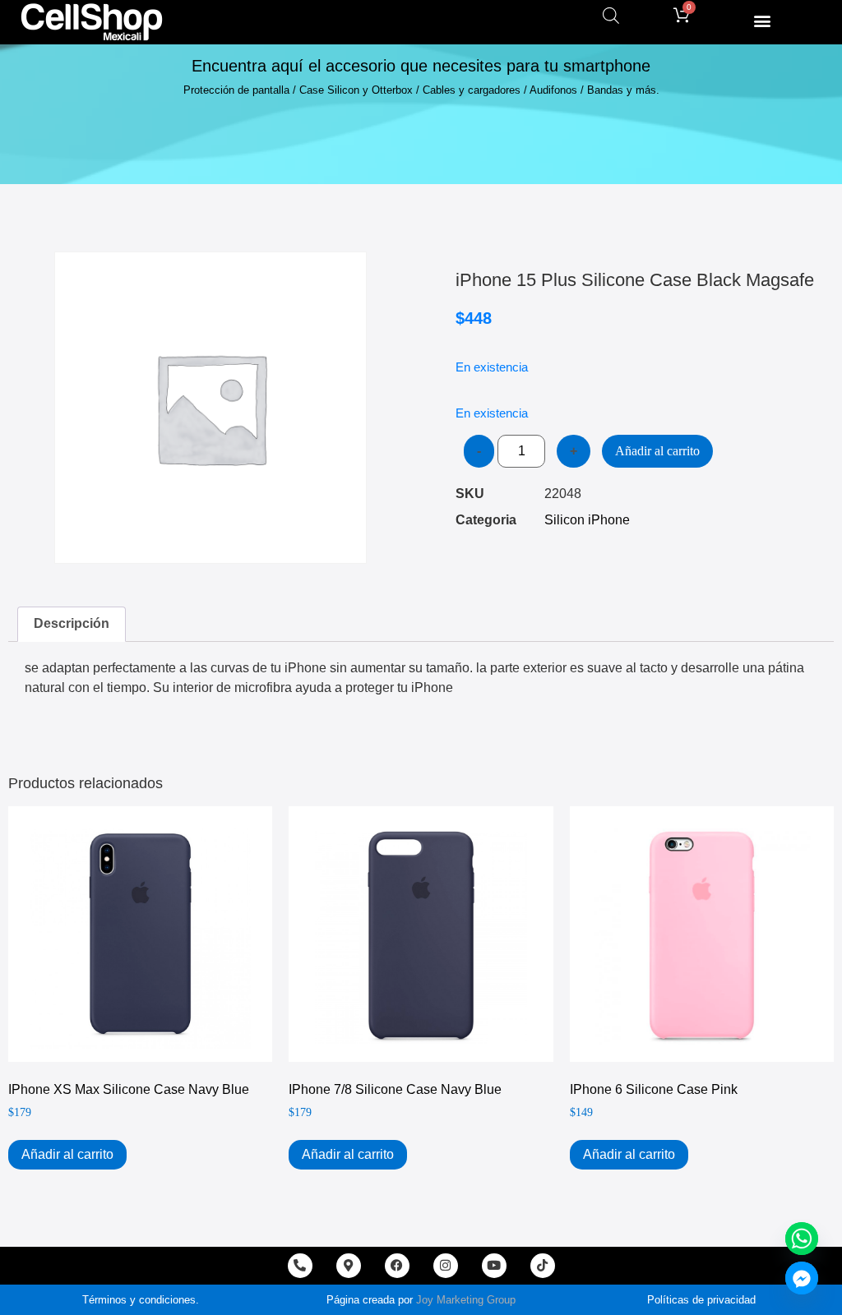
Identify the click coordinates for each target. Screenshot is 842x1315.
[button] (761, 20)
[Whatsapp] (801, 1238)
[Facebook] (397, 1265)
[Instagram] (445, 1265)
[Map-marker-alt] (348, 1265)
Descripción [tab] (71, 623)
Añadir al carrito (657, 451)
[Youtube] (494, 1265)
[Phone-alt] (300, 1265)
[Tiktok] (542, 1265)
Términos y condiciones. (140, 1300)
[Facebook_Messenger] (801, 1278)
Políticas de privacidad (701, 1300)
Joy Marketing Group (466, 1300)
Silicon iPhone (587, 520)
